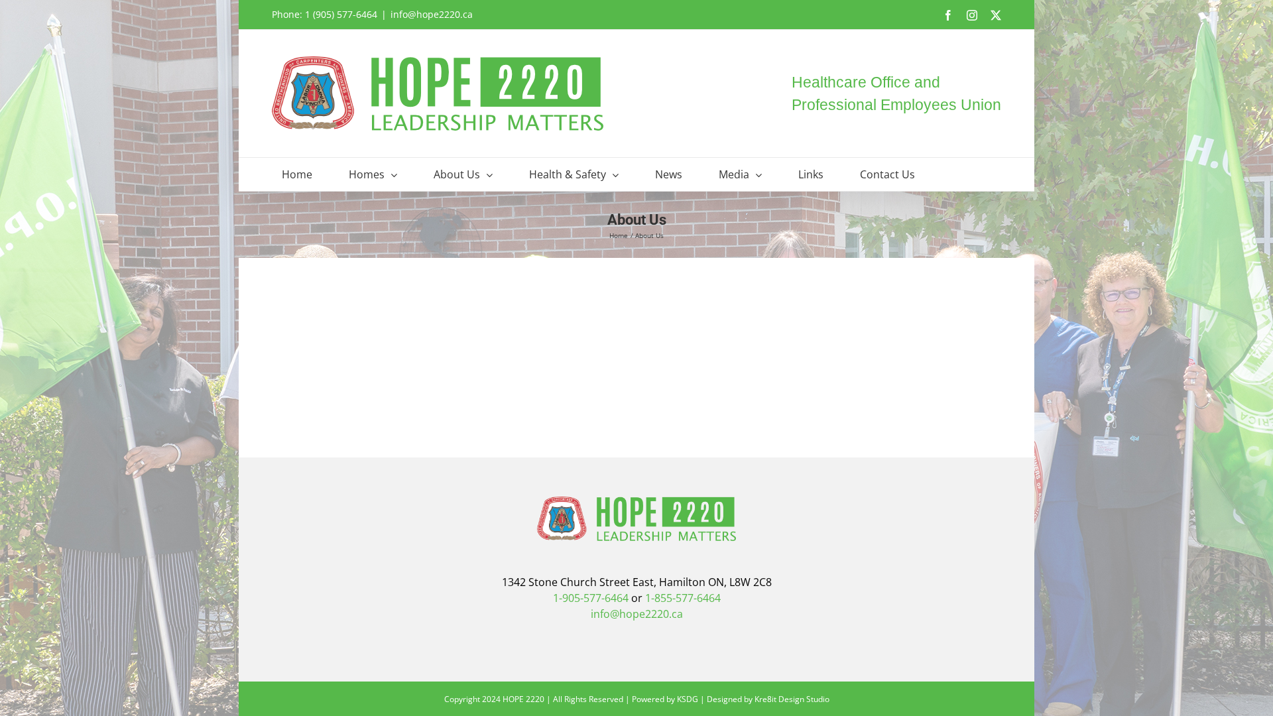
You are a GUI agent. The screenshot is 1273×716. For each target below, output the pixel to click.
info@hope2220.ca (432, 14)
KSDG (687, 699)
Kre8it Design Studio (792, 699)
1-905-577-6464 (591, 598)
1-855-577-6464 (683, 598)
